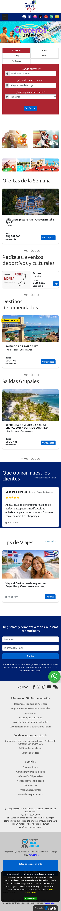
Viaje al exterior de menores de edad (30, 722)
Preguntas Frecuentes (30, 790)
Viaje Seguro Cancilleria (30, 717)
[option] (15, 139)
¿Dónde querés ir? (30, 68)
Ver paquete (48, 235)
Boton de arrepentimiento (30, 794)
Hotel (44, 50)
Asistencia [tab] (16, 61)
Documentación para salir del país (30, 704)
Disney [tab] (16, 56)
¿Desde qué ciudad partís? (30, 92)
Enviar (30, 656)
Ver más (50, 596)
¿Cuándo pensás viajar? (30, 80)
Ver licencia (33, 855)
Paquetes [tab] (16, 50)
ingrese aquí (49, 903)
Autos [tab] (44, 56)
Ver (56, 278)
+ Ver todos (30, 250)
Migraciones (30, 713)
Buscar (32, 108)
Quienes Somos (30, 767)
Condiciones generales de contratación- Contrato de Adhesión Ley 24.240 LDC (30, 742)
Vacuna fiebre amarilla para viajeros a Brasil (30, 726)
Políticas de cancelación (30, 748)
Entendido (30, 899)
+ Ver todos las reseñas (45, 477)
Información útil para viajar (30, 776)
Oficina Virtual (31, 785)
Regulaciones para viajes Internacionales (30, 708)
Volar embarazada (30, 753)
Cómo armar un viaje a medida (30, 772)
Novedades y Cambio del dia (30, 781)
